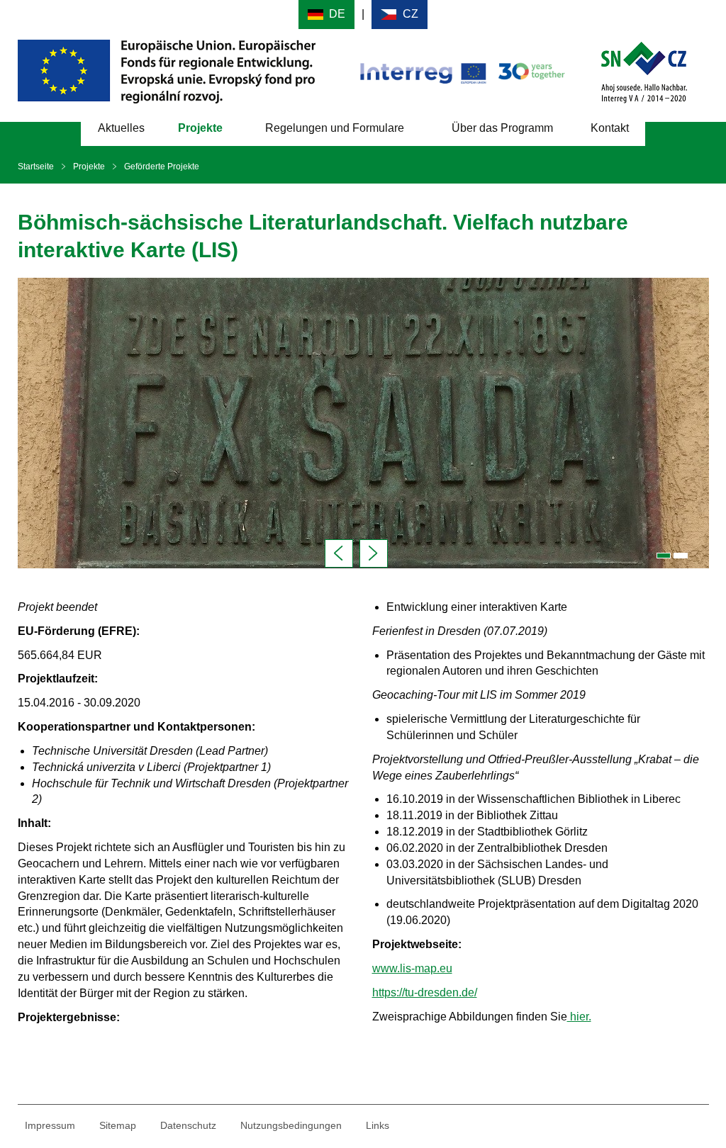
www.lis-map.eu (412, 968)
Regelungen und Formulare (334, 128)
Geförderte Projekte (161, 166)
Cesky (400, 14)
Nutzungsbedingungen (291, 1125)
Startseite (36, 166)
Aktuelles (121, 128)
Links (377, 1125)
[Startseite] (644, 70)
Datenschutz (188, 1125)
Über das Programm (502, 128)
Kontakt (610, 128)
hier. (579, 1017)
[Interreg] (461, 70)
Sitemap (117, 1125)
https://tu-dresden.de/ (424, 992)
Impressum (50, 1125)
